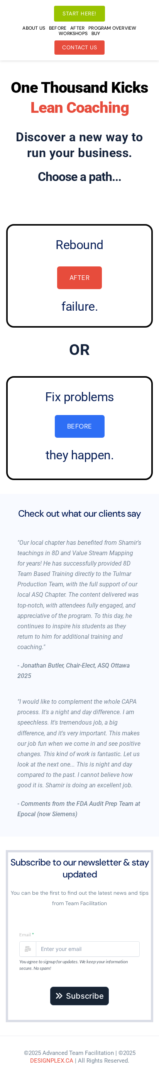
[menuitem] (33, 28)
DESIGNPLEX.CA (51, 1060)
